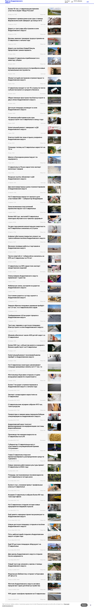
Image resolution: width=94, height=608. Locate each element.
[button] (54, 11)
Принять (84, 605)
